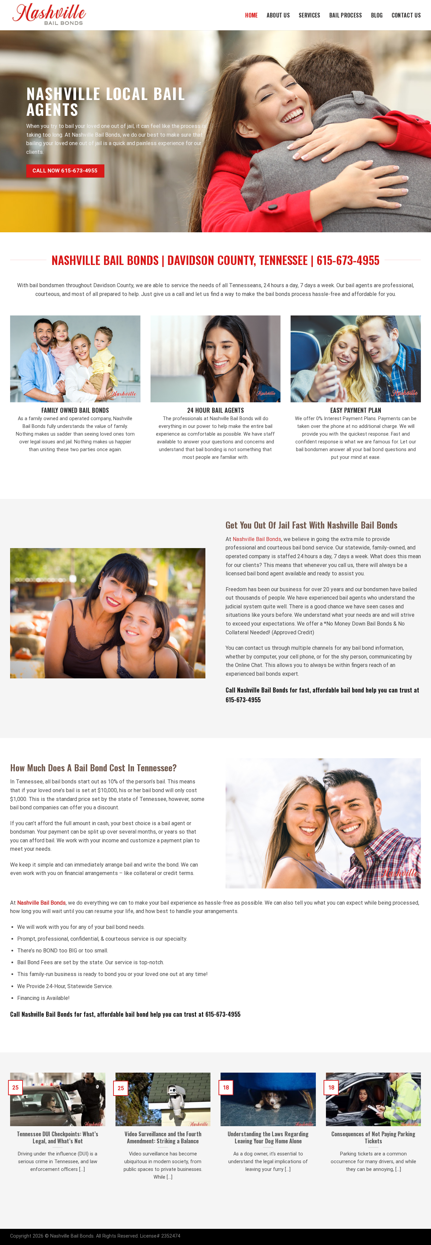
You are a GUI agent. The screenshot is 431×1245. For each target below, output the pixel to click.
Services (310, 15)
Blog (377, 15)
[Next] (422, 1135)
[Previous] (9, 1135)
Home (251, 15)
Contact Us (406, 15)
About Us (278, 15)
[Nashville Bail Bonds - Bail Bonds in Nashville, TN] (55, 15)
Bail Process (345, 15)
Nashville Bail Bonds (257, 539)
